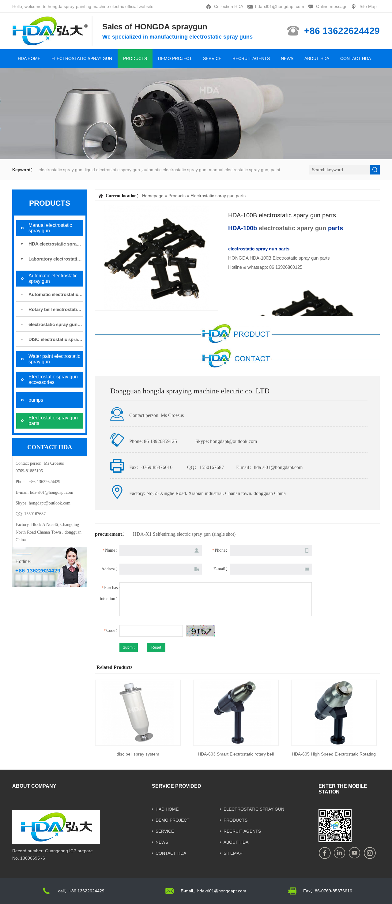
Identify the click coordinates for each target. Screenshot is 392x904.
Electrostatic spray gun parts (218, 195)
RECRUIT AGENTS (251, 58)
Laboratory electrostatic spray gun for (55, 258)
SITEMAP (233, 853)
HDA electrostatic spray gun (55, 243)
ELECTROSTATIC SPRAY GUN (81, 58)
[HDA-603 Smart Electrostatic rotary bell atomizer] (236, 713)
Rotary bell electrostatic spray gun (55, 309)
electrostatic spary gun (292, 228)
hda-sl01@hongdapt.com (279, 6)
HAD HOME (167, 809)
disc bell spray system (138, 754)
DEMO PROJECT (175, 58)
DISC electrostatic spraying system (55, 339)
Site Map (368, 6)
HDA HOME (29, 58)
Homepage (153, 195)
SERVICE (212, 58)
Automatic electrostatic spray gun (55, 294)
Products (177, 195)
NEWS (287, 58)
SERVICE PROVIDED (176, 786)
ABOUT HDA (316, 58)
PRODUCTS (135, 58)
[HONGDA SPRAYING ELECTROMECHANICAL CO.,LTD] (52, 42)
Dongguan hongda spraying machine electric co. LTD (190, 391)
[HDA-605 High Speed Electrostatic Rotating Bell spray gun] (334, 713)
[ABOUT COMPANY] (56, 841)
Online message (332, 6)
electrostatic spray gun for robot (55, 324)
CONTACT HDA (355, 58)
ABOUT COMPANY (34, 786)
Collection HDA (228, 6)
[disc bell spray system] (138, 713)
